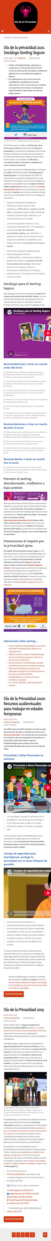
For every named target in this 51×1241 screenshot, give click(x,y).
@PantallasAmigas (29, 1200)
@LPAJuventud (25, 1197)
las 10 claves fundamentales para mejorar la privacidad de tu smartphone (28, 982)
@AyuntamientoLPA (18, 1193)
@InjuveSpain (12, 1197)
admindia (21, 58)
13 (32, 1234)
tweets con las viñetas (37, 1161)
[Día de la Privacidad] (25, 17)
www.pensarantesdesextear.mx (17, 520)
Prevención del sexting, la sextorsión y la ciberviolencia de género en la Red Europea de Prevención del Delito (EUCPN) (26, 671)
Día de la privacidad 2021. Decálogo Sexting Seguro (24, 50)
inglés (39, 1164)
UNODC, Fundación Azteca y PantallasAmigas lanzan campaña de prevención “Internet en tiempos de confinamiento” (26, 657)
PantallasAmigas (12, 722)
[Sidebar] (2, 31)
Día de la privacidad (12, 735)
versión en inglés (10, 1164)
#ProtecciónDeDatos (16, 1174)
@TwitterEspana (14, 1200)
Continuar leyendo (13, 994)
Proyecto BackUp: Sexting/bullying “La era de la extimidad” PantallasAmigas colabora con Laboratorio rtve (27, 649)
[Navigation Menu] (48, 31)
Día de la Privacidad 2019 (24, 1009)
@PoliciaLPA (33, 1193)
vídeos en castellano (27, 1164)
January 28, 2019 (14, 1211)
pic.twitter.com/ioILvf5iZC (18, 1203)
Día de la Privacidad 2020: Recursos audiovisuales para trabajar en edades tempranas (25, 706)
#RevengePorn (16, 1190)
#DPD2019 (28, 1190)
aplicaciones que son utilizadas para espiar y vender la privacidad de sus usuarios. (25, 1131)
